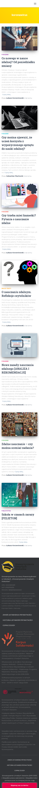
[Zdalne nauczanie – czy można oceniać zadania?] (19, 424)
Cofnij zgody (9, 625)
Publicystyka (6, 511)
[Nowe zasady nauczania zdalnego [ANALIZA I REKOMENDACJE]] (19, 345)
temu (28, 98)
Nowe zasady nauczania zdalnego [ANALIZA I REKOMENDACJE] (18, 368)
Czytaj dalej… (6, 94)
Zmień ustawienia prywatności (17, 615)
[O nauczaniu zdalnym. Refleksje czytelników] (19, 272)
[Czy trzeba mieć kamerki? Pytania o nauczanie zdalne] (19, 196)
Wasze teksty (6, 288)
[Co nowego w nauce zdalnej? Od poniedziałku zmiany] (19, 38)
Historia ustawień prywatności (18, 620)
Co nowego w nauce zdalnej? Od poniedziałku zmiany (18, 62)
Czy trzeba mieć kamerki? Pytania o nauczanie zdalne (19, 219)
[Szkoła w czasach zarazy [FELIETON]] (19, 495)
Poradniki (5, 54)
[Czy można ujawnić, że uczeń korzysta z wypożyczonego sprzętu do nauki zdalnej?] (19, 118)
